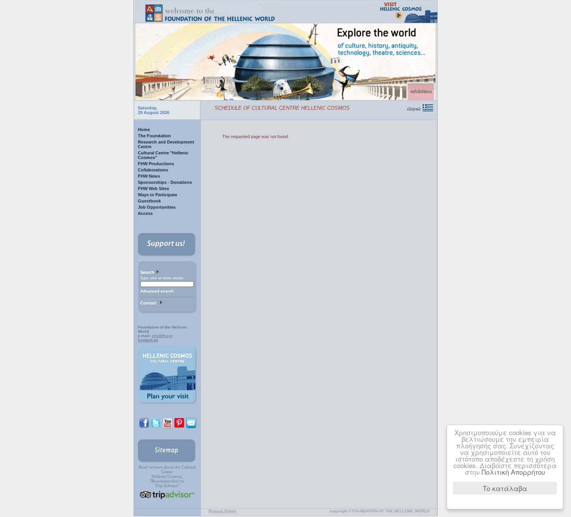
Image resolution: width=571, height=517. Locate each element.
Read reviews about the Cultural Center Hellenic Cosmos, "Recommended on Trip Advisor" (167, 476)
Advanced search (157, 291)
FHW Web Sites (153, 188)
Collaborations (153, 170)
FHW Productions (156, 163)
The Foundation (154, 135)
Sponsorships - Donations (165, 182)
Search (147, 272)
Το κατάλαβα (505, 488)
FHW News (149, 176)
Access (145, 213)
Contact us (148, 340)
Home (144, 129)
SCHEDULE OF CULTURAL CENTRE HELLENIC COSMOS (275, 108)
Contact (149, 303)
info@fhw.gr (162, 336)
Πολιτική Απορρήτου (513, 472)
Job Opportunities (157, 207)
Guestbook (149, 201)
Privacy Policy (223, 511)
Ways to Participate (157, 194)
